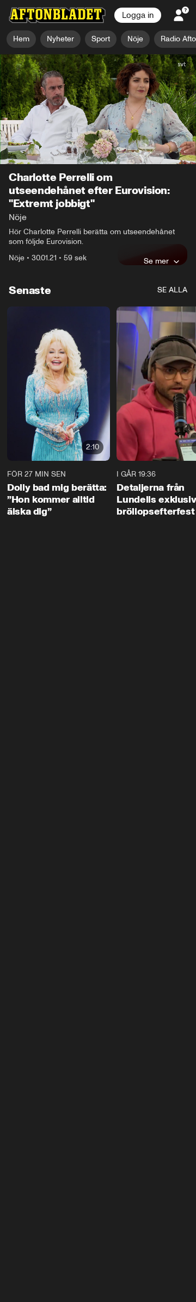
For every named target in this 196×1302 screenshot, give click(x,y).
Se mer (156, 261)
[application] (98, 109)
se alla (172, 290)
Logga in (138, 15)
